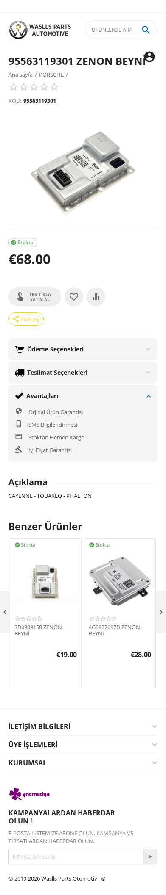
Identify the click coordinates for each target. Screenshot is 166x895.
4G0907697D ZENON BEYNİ (114, 630)
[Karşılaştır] (96, 296)
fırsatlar (18, 886)
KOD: (14, 101)
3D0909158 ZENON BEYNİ (38, 630)
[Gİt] (150, 856)
